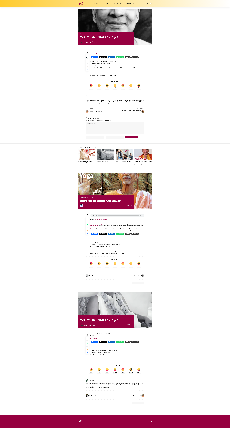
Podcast (82, 197)
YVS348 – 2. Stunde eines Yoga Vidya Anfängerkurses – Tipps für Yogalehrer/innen (123, 163)
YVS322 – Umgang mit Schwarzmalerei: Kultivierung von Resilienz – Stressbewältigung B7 (111, 240)
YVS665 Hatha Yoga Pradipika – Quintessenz (101, 246)
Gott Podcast (110, 251)
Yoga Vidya (111, 75)
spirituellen (102, 230)
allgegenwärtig (103, 224)
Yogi (115, 227)
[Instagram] (150, 421)
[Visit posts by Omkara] (81, 42)
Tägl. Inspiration (88, 197)
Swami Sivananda (93, 53)
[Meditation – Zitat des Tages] (105, 154)
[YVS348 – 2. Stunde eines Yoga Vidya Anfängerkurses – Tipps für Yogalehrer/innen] (124, 154)
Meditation (97, 75)
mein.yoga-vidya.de (100, 100)
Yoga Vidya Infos (89, 204)
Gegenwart (105, 251)
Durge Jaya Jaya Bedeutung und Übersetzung (101, 242)
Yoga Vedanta (122, 253)
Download (105, 219)
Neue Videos (94, 65)
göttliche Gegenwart (94, 225)
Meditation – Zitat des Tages (103, 161)
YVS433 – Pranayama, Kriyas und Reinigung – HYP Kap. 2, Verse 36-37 (106, 238)
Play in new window (98, 219)
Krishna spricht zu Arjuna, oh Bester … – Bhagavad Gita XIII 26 (105, 61)
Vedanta (94, 228)
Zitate (114, 75)
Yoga (107, 75)
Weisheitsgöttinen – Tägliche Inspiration (100, 70)
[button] (145, 4)
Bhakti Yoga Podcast (99, 251)
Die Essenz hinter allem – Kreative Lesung (101, 63)
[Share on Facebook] (87, 55)
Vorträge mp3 (116, 253)
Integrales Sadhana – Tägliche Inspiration (100, 346)
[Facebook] (146, 421)
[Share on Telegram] (87, 63)
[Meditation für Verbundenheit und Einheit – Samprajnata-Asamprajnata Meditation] (87, 154)
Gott (91, 224)
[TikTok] (151, 421)
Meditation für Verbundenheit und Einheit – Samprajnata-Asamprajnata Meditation (85, 163)
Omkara (87, 41)
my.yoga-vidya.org (91, 100)
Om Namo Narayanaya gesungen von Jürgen (101, 352)
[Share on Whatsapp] (87, 60)
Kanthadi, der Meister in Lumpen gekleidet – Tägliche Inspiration (106, 244)
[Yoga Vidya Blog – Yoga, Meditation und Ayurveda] (80, 421)
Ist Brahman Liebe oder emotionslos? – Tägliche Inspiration (104, 348)
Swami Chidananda (120, 227)
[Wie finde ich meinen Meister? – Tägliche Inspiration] (143, 154)
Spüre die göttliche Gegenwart (135, 251)
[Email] (87, 66)
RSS (95, 221)
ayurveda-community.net (138, 98)
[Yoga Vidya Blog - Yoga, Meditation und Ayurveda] (80, 3)
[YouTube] (148, 421)
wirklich (139, 224)
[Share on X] (87, 58)
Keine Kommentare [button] (139, 282)
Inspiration (123, 251)
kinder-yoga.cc (128, 98)
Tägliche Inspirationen (106, 253)
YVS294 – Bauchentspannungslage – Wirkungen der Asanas (104, 350)
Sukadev (92, 253)
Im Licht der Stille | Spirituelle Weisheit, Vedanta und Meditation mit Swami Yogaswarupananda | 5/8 (113, 68)
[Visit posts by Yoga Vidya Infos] (81, 205)
